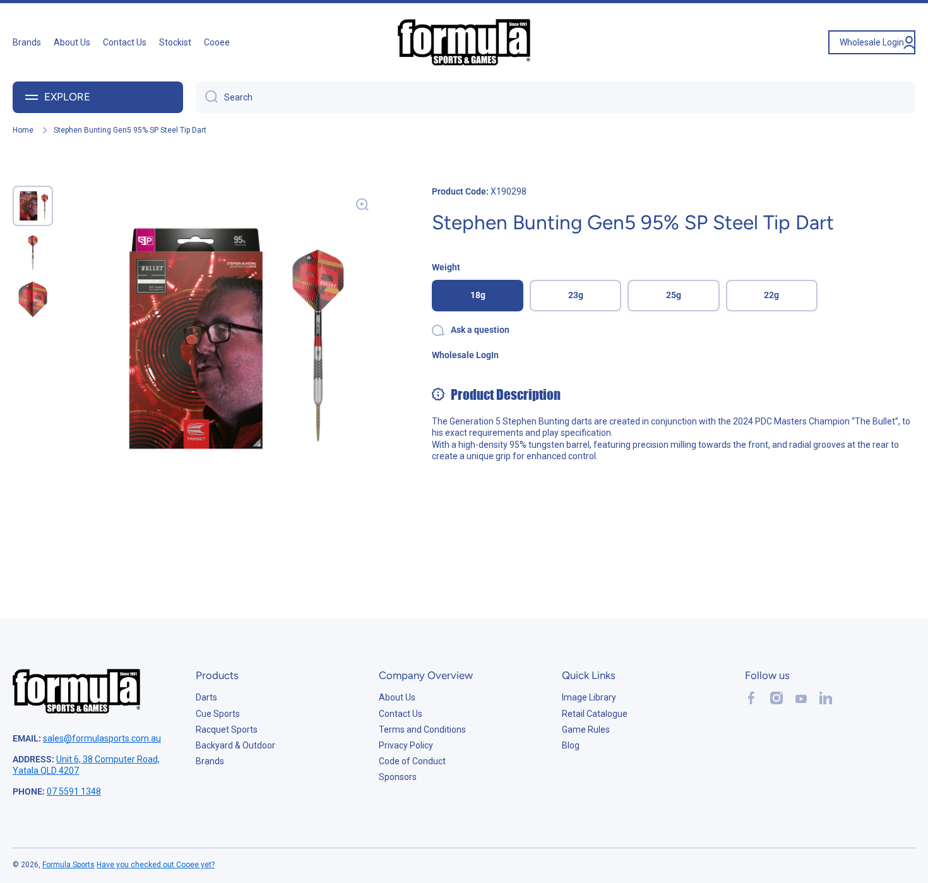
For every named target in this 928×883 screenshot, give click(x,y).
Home (23, 130)
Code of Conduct (412, 761)
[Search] (207, 97)
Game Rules (586, 729)
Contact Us (400, 714)
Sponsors (398, 777)
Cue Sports (218, 714)
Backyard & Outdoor (235, 745)
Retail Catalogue (595, 714)
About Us (397, 697)
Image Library (589, 697)
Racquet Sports (227, 729)
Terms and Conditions (422, 729)
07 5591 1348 (74, 791)
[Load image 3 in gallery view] (33, 299)
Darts (206, 697)
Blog (571, 745)
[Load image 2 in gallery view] (33, 252)
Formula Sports (68, 864)
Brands (210, 761)
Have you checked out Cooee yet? (156, 864)
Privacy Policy (406, 745)
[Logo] (464, 42)
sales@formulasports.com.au (102, 738)
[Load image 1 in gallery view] (33, 206)
